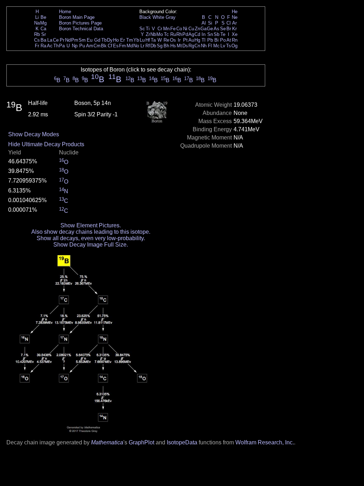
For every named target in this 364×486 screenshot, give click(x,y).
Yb (136, 40)
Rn (234, 40)
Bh (166, 45)
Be (43, 17)
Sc (142, 28)
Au (191, 40)
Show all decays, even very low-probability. (91, 238)
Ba (43, 40)
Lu (142, 40)
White (158, 17)
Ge (210, 28)
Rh (179, 34)
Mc (216, 45)
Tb (104, 40)
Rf (147, 45)
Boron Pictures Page (80, 23)
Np (74, 45)
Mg (43, 23)
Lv (222, 45)
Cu (191, 28)
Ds (185, 45)
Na (37, 23)
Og (234, 45)
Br (228, 28)
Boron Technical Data (81, 28)
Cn (197, 45)
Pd (185, 34)
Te (222, 34)
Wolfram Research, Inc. (264, 442)
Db (153, 45)
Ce (56, 40)
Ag (191, 34)
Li (37, 17)
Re (166, 40)
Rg (191, 45)
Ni (185, 28)
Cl (228, 23)
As (216, 28)
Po (223, 40)
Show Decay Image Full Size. (90, 245)
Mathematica (107, 442)
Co (179, 28)
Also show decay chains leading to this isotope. (90, 232)
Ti (148, 28)
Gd (97, 40)
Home (65, 11)
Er (122, 40)
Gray (171, 17)
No (136, 45)
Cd (197, 34)
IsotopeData (182, 442)
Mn (166, 28)
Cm (97, 45)
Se (223, 28)
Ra (43, 45)
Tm (129, 40)
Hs (173, 45)
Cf (110, 45)
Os (173, 40)
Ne (234, 17)
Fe (173, 28)
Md (130, 45)
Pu (82, 45)
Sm (82, 40)
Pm (74, 40)
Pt (185, 40)
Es (116, 45)
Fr (37, 45)
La (49, 40)
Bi (216, 40)
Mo (159, 34)
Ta (153, 40)
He (234, 11)
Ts (228, 45)
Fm (122, 45)
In (203, 34)
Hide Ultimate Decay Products (46, 144)
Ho (116, 40)
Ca (43, 28)
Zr (148, 34)
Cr (159, 28)
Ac (50, 45)
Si (210, 23)
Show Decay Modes (33, 134)
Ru (173, 34)
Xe (234, 34)
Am (89, 45)
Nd (68, 40)
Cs (37, 40)
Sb (216, 34)
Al (204, 23)
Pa (62, 45)
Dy (110, 40)
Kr (234, 28)
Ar (234, 23)
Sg (159, 45)
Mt (179, 45)
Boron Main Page (77, 17)
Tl (203, 40)
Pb (210, 40)
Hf (147, 40)
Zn (197, 28)
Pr (62, 40)
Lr (142, 45)
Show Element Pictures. (90, 225)
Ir (179, 40)
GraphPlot (141, 442)
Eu (89, 40)
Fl (210, 45)
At (228, 40)
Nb (153, 34)
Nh (204, 45)
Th (56, 45)
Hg (197, 40)
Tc (166, 34)
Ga (203, 28)
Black (145, 17)
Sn (210, 34)
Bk (104, 45)
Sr (43, 34)
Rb (37, 34)
